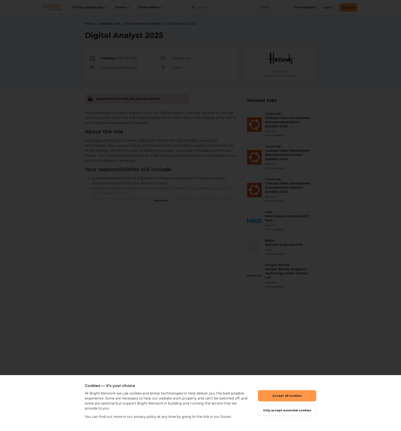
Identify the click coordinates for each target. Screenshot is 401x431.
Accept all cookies (287, 396)
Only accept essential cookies (287, 410)
